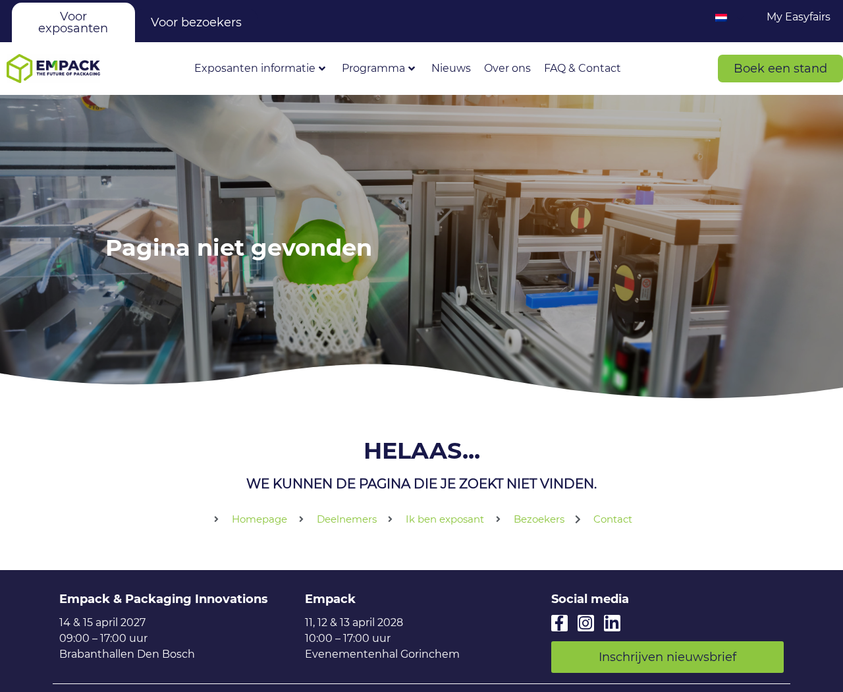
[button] (780, 68)
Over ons (507, 68)
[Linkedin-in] (612, 623)
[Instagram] (586, 623)
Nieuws (451, 68)
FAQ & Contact (582, 68)
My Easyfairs (798, 17)
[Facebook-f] (559, 623)
